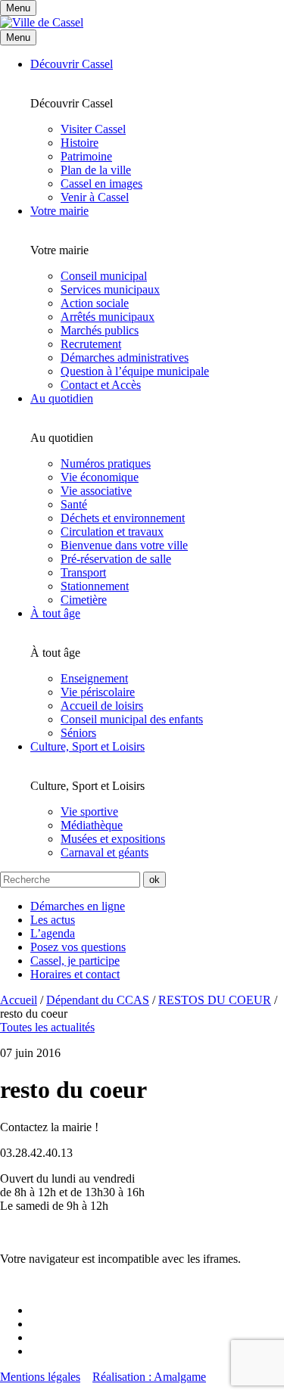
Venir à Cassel (95, 197)
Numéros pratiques (106, 463)
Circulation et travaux (112, 531)
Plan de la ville (96, 169)
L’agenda (52, 933)
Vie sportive (89, 811)
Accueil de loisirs (102, 705)
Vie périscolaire (98, 692)
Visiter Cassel (93, 129)
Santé (74, 504)
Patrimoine (86, 156)
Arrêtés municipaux (107, 316)
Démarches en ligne (77, 906)
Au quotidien (61, 398)
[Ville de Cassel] (41, 22)
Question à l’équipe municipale (135, 371)
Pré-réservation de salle (116, 558)
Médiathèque (92, 825)
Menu (18, 37)
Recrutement (91, 343)
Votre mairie (59, 210)
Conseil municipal (104, 275)
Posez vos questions (78, 947)
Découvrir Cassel (71, 64)
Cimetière (84, 599)
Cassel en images (101, 183)
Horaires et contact (75, 974)
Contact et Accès (101, 384)
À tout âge (55, 613)
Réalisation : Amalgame (149, 1376)
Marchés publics (100, 330)
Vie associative (96, 490)
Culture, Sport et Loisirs (87, 746)
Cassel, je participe (75, 960)
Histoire (79, 142)
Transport (83, 572)
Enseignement (94, 678)
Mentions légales (40, 1376)
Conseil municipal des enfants (132, 719)
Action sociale (95, 303)
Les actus (52, 919)
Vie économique (100, 477)
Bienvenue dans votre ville (124, 545)
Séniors (78, 732)
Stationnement (95, 586)
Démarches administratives (125, 357)
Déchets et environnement (123, 517)
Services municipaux (110, 289)
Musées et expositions (113, 838)
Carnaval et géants (104, 852)
